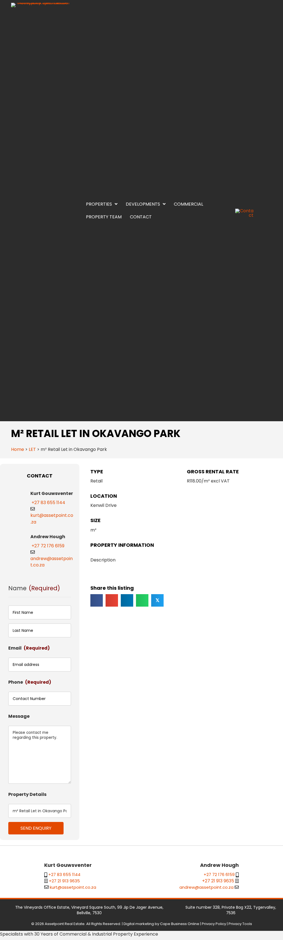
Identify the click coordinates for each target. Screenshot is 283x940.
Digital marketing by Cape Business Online (161, 923)
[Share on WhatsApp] (142, 600)
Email (29, 648)
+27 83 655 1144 (48, 502)
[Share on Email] (112, 600)
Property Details (27, 794)
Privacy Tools (240, 923)
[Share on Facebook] (96, 600)
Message (19, 716)
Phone (29, 682)
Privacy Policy (214, 923)
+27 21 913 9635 (64, 881)
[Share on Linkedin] (127, 600)
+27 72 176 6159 (48, 546)
